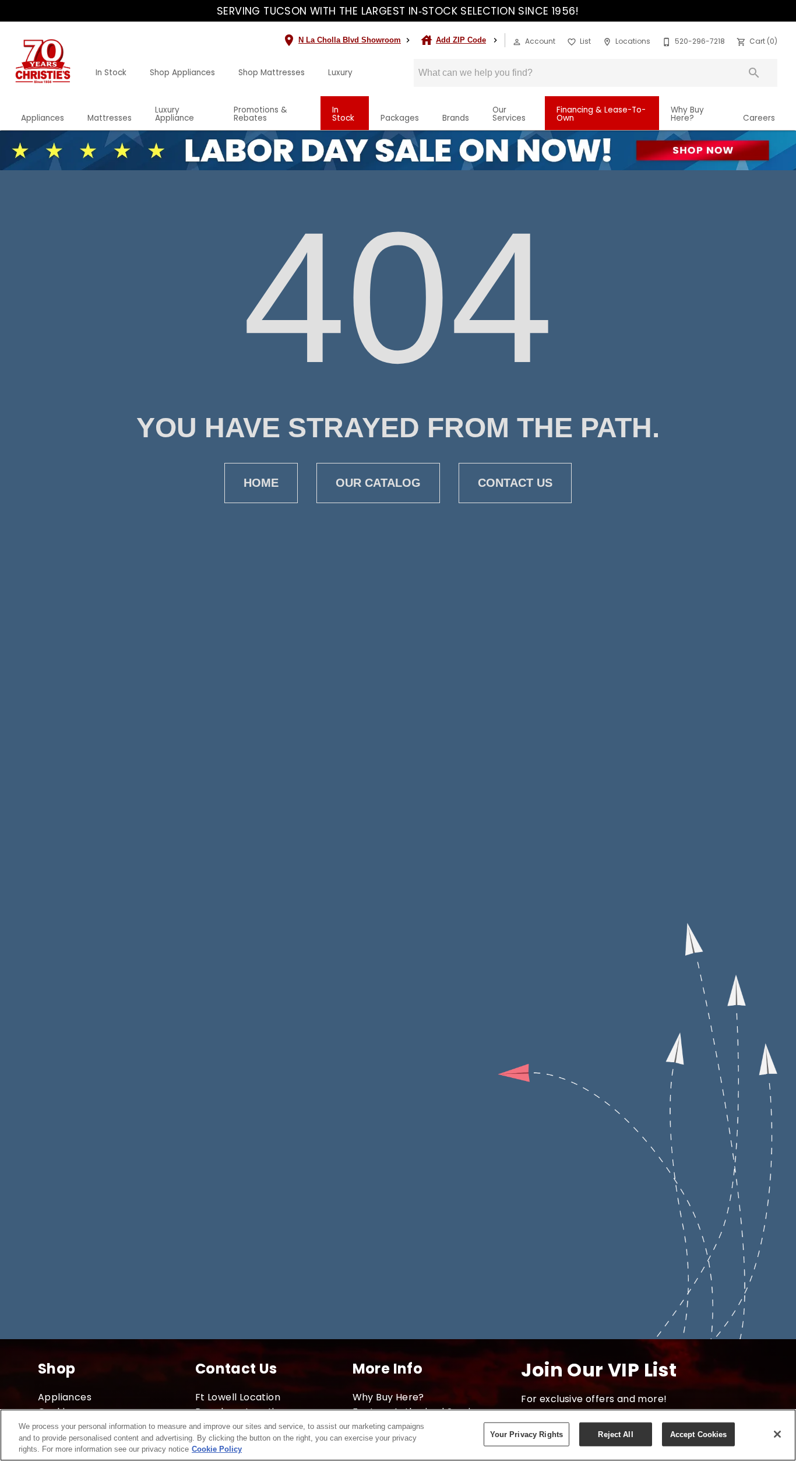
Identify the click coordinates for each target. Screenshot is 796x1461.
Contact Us (515, 482)
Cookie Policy (217, 1449)
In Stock (111, 72)
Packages (400, 118)
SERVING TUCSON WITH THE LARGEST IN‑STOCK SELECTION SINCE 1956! (398, 11)
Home (261, 482)
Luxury (340, 72)
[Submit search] (754, 72)
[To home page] (43, 61)
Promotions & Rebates (260, 114)
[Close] (777, 1434)
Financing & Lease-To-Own (601, 114)
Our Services (509, 114)
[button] (517, 42)
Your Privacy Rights (526, 1434)
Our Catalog (378, 482)
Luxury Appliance (174, 114)
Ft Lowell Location (237, 1397)
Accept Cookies (698, 1434)
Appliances (42, 118)
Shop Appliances (182, 72)
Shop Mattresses (271, 72)
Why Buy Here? (687, 114)
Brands (455, 118)
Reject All (615, 1434)
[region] (398, 1435)
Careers (759, 118)
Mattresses (109, 118)
